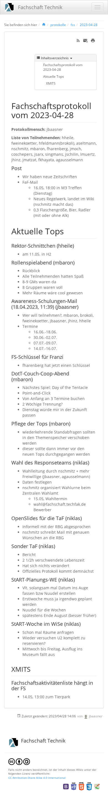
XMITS (51, 83)
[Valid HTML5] (81, 786)
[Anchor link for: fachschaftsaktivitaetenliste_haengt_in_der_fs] (28, 688)
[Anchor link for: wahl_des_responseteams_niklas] (91, 462)
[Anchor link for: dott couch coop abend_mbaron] (35, 379)
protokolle (58, 24)
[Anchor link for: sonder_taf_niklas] (57, 545)
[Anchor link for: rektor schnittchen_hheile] (76, 245)
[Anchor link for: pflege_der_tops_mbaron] (72, 423)
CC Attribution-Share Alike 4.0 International (37, 778)
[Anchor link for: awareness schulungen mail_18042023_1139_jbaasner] (80, 306)
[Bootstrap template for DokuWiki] (66, 786)
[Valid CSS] (89, 786)
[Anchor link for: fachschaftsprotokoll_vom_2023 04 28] (78, 114)
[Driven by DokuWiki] (97, 786)
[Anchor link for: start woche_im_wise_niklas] (83, 623)
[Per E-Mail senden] (85, 40)
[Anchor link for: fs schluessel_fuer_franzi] (65, 356)
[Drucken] (93, 40)
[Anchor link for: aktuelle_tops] (68, 231)
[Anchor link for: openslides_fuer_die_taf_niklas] (84, 517)
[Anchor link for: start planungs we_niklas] (77, 579)
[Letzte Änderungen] (78, 40)
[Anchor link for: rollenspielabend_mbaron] (76, 262)
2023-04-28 (88, 24)
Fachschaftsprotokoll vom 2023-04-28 (63, 67)
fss (73, 24)
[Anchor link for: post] (24, 167)
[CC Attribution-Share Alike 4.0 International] (19, 761)
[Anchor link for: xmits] (33, 668)
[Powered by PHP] (73, 786)
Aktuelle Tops (53, 76)
